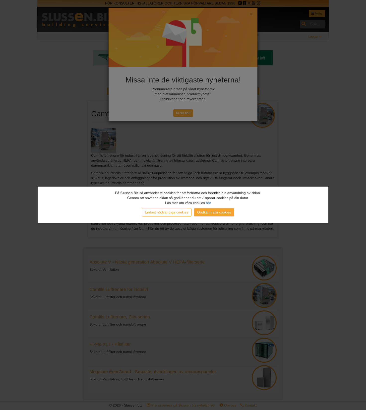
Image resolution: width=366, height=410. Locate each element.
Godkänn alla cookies (214, 212)
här (208, 203)
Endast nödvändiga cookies (166, 212)
